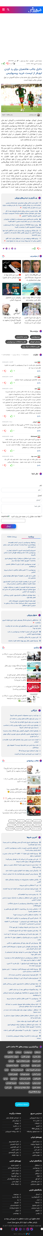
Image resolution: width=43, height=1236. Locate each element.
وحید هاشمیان (21, 337)
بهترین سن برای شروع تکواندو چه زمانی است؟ (24, 722)
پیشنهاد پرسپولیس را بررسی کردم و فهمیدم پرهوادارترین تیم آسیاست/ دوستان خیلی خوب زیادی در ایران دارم (19, 544)
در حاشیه (16, 1126)
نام (41, 485)
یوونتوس (16, 1213)
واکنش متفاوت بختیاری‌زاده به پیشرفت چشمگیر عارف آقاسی (23, 881)
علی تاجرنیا (36, 1061)
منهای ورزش (32, 615)
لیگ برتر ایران (24, 61)
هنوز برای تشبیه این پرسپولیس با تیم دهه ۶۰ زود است (21, 934)
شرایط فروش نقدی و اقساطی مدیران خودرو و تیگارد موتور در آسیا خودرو (20, 735)
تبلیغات (37, 1123)
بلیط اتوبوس (18, 829)
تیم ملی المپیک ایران (33, 1070)
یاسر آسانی (36, 1074)
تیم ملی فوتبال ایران (12, 1118)
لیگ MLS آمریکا (34, 1092)
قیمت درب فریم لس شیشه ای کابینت (26, 754)
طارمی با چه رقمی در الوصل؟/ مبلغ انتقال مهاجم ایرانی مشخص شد (19, 577)
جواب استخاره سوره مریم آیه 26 (28, 751)
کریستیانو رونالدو (17, 1070)
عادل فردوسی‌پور (14, 1142)
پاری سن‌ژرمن (35, 1208)
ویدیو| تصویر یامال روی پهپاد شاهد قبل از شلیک (23, 641)
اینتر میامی (36, 1083)
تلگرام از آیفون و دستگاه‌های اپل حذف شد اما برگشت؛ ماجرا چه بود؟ (23, 627)
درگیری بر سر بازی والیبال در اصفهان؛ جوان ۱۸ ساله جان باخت (23, 938)
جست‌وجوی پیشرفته (33, 1132)
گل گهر (37, 1179)
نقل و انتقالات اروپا (23, 1061)
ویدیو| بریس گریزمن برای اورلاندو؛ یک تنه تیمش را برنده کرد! (22, 875)
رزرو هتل (27, 829)
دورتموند (16, 1194)
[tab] (31, 537)
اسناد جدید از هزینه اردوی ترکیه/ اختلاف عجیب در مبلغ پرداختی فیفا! (22, 866)
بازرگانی (34, 710)
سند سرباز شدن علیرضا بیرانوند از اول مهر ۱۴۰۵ (23, 927)
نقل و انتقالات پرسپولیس (16, 342)
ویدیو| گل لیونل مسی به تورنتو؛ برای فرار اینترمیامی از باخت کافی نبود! (23, 953)
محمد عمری (36, 1087)
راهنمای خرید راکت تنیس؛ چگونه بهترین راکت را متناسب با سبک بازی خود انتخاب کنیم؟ (20, 726)
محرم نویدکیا (25, 1074)
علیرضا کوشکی (11, 1083)
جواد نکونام (15, 1155)
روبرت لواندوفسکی (13, 1179)
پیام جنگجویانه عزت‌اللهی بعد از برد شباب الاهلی (23, 990)
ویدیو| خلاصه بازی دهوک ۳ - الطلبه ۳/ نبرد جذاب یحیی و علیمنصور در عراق (22, 855)
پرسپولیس (36, 337)
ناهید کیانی (15, 1150)
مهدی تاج (37, 1147)
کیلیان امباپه (15, 1165)
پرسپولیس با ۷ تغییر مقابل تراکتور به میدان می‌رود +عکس (20, 571)
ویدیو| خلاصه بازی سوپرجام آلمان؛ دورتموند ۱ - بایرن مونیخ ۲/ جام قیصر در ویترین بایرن (21, 970)
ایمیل (40, 495)
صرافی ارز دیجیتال (36, 829)
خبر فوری (28, 821)
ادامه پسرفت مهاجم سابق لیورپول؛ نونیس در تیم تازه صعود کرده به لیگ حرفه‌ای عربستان (23, 1005)
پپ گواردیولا (15, 1176)
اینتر (6, 1070)
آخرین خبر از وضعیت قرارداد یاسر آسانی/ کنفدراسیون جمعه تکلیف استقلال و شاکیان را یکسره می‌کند (19, 583)
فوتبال (31, 61)
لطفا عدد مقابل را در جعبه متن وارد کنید (26, 516)
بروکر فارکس (37, 825)
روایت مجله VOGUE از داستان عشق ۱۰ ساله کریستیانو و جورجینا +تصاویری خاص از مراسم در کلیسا (22, 226)
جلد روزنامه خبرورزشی (12, 1132)
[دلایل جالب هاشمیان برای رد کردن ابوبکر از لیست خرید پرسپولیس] (21, 98)
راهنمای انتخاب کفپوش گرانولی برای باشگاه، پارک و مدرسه (20, 731)
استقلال (37, 1052)
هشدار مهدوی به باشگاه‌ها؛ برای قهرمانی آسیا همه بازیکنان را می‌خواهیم (22, 994)
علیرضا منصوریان (12, 1065)
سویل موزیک (28, 825)
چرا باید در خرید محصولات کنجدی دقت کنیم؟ (24, 715)
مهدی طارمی (26, 1057)
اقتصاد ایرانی (10, 829)
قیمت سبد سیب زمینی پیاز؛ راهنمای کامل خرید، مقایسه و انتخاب (20, 741)
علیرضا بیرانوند (24, 1083)
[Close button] (42, 1229)
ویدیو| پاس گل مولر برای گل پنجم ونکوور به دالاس (22, 943)
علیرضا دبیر (36, 1152)
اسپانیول (14, 1079)
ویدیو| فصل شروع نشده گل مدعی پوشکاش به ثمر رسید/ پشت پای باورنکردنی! (22, 843)
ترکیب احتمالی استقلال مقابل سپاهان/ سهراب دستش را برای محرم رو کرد (22, 1017)
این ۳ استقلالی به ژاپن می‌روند (28, 885)
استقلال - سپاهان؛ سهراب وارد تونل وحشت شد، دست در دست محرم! (22, 1011)
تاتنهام (38, 1211)
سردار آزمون (36, 1142)
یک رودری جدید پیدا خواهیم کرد (28, 894)
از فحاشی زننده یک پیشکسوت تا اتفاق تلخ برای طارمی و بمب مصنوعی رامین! (22, 910)
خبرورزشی (35, 9)
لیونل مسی (25, 1065)
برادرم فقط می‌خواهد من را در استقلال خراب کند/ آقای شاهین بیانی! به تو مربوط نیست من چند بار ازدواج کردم (23, 239)
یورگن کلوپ (15, 1173)
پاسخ (38, 371)
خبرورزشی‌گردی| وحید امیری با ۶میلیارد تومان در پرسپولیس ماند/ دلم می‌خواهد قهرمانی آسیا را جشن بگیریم (20, 552)
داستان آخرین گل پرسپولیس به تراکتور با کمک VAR (22, 918)
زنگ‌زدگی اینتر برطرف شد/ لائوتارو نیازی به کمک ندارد (22, 871)
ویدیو (5, 1079)
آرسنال (11, 1061)
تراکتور (10, 1052)
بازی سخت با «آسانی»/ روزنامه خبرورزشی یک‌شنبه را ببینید (23, 1037)
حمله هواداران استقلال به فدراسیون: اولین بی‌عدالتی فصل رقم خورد (20, 596)
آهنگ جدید (12, 821)
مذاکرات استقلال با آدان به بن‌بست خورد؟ (25, 915)
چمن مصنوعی (37, 821)
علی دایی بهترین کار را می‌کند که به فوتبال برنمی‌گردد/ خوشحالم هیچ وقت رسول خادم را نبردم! (23, 860)
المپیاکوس (36, 1079)
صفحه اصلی (38, 61)
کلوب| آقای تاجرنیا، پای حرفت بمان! (27, 1021)
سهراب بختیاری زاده (11, 1057)
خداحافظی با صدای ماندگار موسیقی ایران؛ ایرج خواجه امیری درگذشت (21, 621)
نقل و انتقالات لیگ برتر (31, 346)
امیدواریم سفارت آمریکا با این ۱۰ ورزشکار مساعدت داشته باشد (22, 979)
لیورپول (16, 1202)
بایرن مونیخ (36, 1065)
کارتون (17, 1129)
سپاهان (18, 1052)
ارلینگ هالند (15, 1184)
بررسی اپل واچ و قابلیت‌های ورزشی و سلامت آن (24, 719)
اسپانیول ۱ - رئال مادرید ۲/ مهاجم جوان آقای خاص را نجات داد (22, 1031)
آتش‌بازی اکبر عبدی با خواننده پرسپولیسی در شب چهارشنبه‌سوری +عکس (24, 633)
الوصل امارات (13, 1074)
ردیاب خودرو (21, 821)
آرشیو (38, 1126)
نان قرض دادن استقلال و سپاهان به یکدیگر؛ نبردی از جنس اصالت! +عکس (21, 899)
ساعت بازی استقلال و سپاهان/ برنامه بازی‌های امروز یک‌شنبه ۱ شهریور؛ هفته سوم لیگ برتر (20, 559)
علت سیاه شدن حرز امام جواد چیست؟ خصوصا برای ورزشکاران (22, 746)
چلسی (38, 1213)
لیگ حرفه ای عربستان (22, 1087)
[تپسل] (1, 1229)
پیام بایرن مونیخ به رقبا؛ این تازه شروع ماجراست (23, 931)
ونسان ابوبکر (35, 342)
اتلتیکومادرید (36, 1197)
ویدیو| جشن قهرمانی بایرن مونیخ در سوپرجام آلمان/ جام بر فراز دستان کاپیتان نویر (21, 948)
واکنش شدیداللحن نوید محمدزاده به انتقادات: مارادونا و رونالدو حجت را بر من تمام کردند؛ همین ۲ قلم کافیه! (22, 220)
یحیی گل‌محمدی (14, 1152)
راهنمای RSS (36, 1129)
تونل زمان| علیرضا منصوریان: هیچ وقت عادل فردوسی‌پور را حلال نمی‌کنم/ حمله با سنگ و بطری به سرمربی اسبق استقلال (20, 603)
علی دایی (8, 1087)
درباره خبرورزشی (35, 1118)
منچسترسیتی (14, 1205)
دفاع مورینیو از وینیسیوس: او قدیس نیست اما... (23, 975)
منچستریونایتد (14, 1208)
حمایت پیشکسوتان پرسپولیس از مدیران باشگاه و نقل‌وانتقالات (24, 905)
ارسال (9, 526)
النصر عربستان (25, 1079)
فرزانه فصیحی (14, 1144)
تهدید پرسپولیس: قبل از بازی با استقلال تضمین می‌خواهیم (21, 565)
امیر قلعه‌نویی (14, 1147)
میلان (17, 1211)
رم (18, 1200)
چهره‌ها (17, 1123)
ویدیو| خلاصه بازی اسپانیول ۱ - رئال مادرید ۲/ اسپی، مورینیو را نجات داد (24, 964)
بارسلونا (37, 1202)
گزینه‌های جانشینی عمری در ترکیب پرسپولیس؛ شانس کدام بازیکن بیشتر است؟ (23, 849)
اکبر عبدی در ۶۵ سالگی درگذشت (28, 637)
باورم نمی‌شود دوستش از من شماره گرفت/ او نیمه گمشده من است (22, 890)
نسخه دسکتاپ (22, 1104)
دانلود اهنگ (19, 825)
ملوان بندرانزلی (35, 1184)
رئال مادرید (36, 1057)
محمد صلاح (15, 1171)
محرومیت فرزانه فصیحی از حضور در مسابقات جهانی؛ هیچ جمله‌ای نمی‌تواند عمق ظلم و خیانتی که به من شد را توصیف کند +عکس (19, 589)
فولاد (38, 1176)
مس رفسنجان (35, 1182)
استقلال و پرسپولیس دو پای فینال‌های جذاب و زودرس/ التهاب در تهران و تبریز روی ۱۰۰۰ (23, 959)
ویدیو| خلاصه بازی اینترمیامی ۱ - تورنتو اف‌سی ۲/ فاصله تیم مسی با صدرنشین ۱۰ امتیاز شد (22, 923)
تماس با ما (36, 1121)
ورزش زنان (15, 1121)
